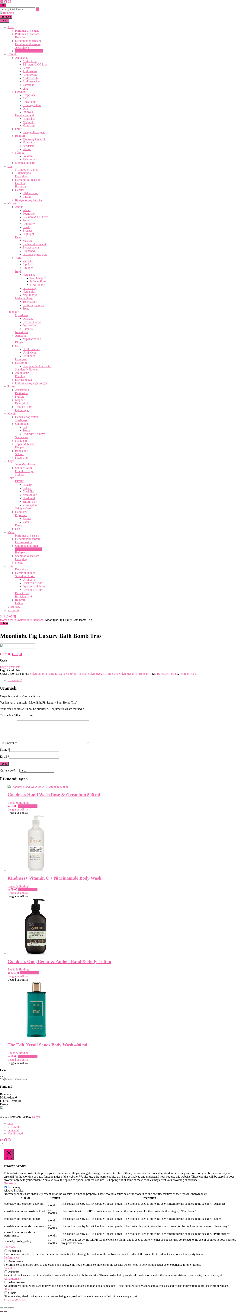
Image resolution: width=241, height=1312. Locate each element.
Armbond (21, 335)
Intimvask (28, 112)
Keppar (19, 447)
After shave (22, 47)
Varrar (18, 257)
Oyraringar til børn (34, 586)
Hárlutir (19, 189)
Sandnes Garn (23, 467)
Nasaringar (21, 332)
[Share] (9, 1307)
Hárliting (20, 183)
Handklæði (21, 511)
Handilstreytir (16, 1133)
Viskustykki (30, 505)
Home (3, 619)
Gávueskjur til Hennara (29, 51)
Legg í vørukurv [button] (27, 806)
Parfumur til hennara (27, 30)
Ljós (17, 528)
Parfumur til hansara (27, 34)
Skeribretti (29, 498)
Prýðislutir (21, 515)
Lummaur (21, 359)
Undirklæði (22, 423)
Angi (11, 27)
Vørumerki (14, 606)
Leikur (19, 603)
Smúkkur (13, 311)
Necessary (14, 1187)
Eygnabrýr (29, 250)
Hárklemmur (30, 193)
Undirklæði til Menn (27, 545)
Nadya (36, 1116)
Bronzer (27, 230)
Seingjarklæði (23, 508)
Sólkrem (28, 156)
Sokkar (19, 454)
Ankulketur (22, 372)
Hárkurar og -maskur (27, 179)
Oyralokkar (29, 325)
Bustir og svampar (33, 305)
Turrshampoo (23, 173)
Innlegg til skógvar (34, 132)
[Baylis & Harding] (17, 647)
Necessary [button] (10, 1183)
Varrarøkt (28, 84)
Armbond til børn (33, 589)
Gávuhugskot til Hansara (103, 673)
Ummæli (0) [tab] (15, 680)
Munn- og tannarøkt (34, 139)
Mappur (19, 400)
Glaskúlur (28, 491)
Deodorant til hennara (28, 40)
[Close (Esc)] (12, 1307)
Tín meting (7, 715)
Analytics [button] (9, 1268)
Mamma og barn (25, 162)
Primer (27, 210)
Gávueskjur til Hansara (28, 549)
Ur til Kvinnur (31, 349)
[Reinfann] (7, 12)
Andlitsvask (30, 74)
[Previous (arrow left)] (1, 1311)
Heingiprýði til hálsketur (37, 366)
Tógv (11, 461)
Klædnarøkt (22, 457)
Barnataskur (22, 593)
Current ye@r (9, 770)
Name (4, 749)
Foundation (29, 213)
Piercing (20, 376)
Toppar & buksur (25, 444)
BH (25, 427)
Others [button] (8, 1289)
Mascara (28, 240)
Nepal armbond (32, 339)
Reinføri (20, 135)
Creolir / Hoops (32, 322)
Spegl (26, 308)
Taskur (12, 386)
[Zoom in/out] (1, 1307)
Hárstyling (21, 176)
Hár (10, 166)
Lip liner (28, 267)
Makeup (12, 203)
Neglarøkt (28, 122)
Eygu (18, 237)
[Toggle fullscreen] (5, 1307)
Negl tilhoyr (37, 284)
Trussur (27, 430)
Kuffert (19, 396)
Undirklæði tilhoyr (34, 433)
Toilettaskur (30, 301)
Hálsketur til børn (33, 583)
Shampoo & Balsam (27, 555)
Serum (26, 67)
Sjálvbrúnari (30, 159)
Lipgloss (28, 264)
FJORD (19, 481)
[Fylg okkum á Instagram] (9, 1)
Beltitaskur (21, 393)
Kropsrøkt (21, 91)
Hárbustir (20, 186)
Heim (11, 478)
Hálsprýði (21, 362)
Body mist (21, 37)
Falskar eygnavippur (35, 254)
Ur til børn (29, 356)
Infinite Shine (38, 281)
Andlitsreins (30, 71)
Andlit (19, 206)
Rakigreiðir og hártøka (28, 200)
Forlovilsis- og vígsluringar (31, 383)
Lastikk (27, 196)
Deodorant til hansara (27, 44)
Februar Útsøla (188, 673)
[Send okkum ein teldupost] (2, 1)
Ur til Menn (30, 352)
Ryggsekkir (22, 403)
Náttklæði (21, 440)
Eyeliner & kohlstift (34, 244)
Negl (18, 271)
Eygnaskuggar (31, 247)
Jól (11, 619)
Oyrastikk (28, 318)
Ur (16, 345)
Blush (26, 227)
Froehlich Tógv (24, 471)
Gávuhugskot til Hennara (134, 673)
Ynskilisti (13, 610)
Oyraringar (21, 315)
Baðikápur (21, 450)
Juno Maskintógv (25, 464)
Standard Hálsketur (26, 369)
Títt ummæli (8, 743)
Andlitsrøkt (21, 57)
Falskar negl (30, 288)
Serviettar (28, 145)
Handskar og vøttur (26, 417)
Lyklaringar (22, 410)
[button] (10, 667)
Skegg (19, 562)
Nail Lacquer (38, 278)
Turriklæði (21, 420)
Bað (25, 98)
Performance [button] (11, 1257)
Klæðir (12, 413)
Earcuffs (28, 328)
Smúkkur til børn (25, 576)
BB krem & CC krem (35, 64)
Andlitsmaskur (31, 81)
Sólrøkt (19, 152)
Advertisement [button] (12, 1278)
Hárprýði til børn (25, 572)
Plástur (27, 149)
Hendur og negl (24, 115)
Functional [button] (10, 1247)
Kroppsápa (29, 95)
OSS (10, 1123)
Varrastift (28, 261)
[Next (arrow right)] (5, 1311)
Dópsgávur (21, 569)
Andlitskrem (30, 61)
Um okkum (14, 1126)
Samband (13, 1130)
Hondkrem (29, 125)
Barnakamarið (23, 596)
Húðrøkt (13, 54)
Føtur (18, 128)
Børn (11, 566)
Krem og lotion (32, 105)
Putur (26, 220)
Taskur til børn (23, 406)
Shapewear (21, 437)
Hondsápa (29, 118)
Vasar (26, 522)
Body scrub (29, 101)
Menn (11, 532)
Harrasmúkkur (23, 379)
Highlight (28, 234)
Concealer (29, 223)
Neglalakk (29, 274)
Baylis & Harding (167, 673)
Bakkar (27, 488)
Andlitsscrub (30, 78)
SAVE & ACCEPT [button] (15, 1299)
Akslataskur (22, 389)
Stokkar (19, 474)
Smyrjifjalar (30, 501)
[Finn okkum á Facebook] (6, 1)
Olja (25, 88)
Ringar (19, 342)
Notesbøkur (30, 494)
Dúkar (19, 525)
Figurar (27, 518)
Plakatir (27, 484)
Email (4, 756)
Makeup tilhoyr (24, 298)
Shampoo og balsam (27, 169)
